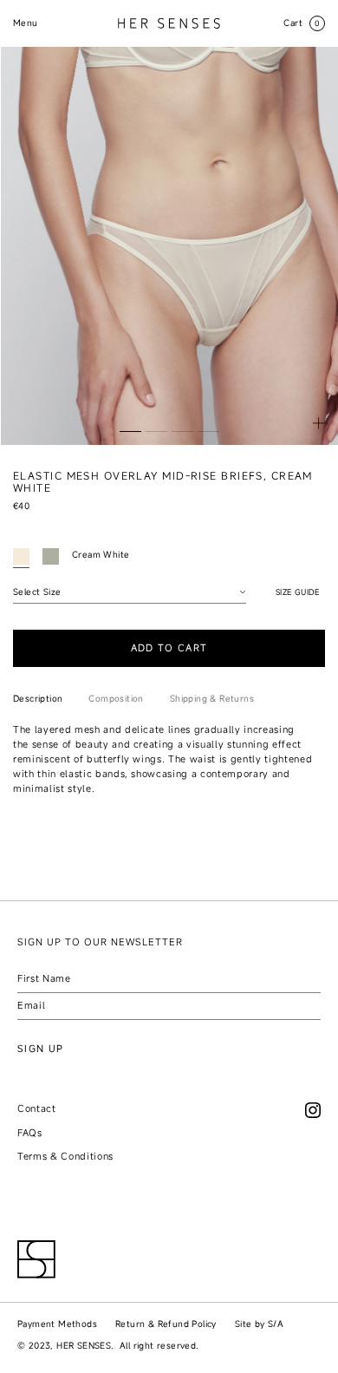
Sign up (40, 1049)
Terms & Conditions (65, 1156)
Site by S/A (259, 1324)
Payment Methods (57, 1324)
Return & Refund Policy (166, 1324)
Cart (302, 23)
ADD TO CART (169, 648)
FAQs (29, 1133)
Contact (36, 1108)
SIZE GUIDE (298, 592)
